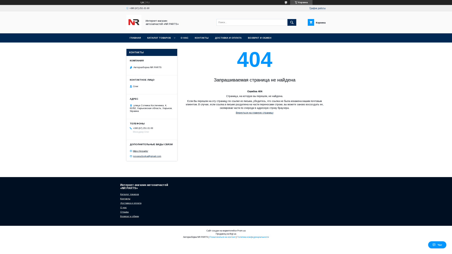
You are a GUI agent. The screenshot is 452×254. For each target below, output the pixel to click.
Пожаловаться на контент (222, 237)
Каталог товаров (159, 38)
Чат (440, 244)
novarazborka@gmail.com (147, 156)
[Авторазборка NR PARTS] (133, 28)
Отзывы (124, 212)
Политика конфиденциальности (253, 237)
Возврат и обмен (259, 38)
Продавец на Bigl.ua (226, 234)
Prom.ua (241, 230)
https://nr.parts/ (140, 151)
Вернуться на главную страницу (254, 112)
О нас (184, 38)
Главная (135, 38)
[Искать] (291, 22)
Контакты (202, 38)
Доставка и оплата (228, 38)
